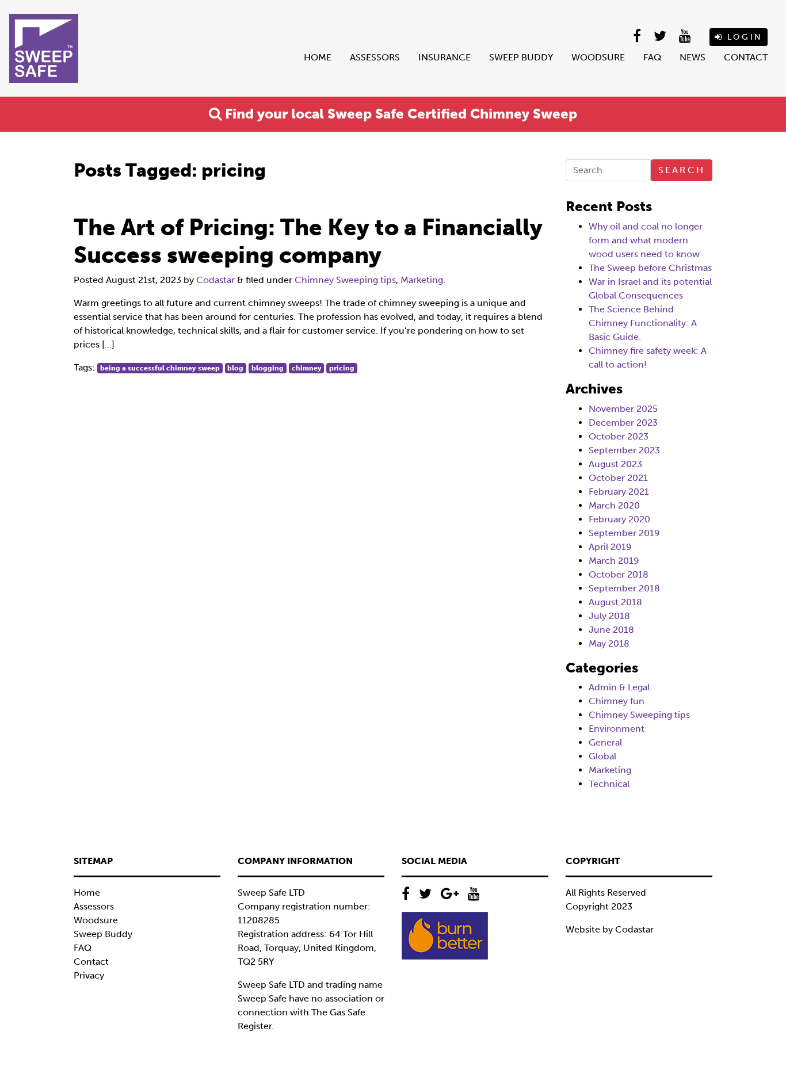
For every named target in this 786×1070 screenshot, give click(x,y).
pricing (341, 368)
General (605, 742)
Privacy (89, 975)
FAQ (652, 57)
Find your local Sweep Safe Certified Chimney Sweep (399, 113)
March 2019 (614, 560)
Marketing (421, 279)
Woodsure (598, 57)
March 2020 (614, 505)
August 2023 (615, 463)
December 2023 (623, 422)
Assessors (375, 57)
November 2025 (623, 408)
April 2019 (610, 546)
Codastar (215, 279)
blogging (267, 368)
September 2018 (624, 588)
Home (317, 57)
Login (742, 37)
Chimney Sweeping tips (345, 279)
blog (235, 368)
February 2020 (619, 519)
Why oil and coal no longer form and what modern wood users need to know (646, 240)
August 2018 (615, 602)
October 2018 (618, 574)
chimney (307, 368)
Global (602, 756)
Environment (616, 728)
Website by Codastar (610, 929)
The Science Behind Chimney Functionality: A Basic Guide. (643, 323)
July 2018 (609, 615)
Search (681, 170)
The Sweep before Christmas (650, 267)
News (692, 57)
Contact (746, 57)
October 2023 (618, 436)
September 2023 (624, 450)
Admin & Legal (619, 687)
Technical (609, 783)
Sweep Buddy (521, 57)
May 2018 (609, 643)
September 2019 (624, 533)
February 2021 (619, 491)
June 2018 (611, 629)
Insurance (444, 57)
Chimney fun (616, 701)
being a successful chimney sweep (160, 368)
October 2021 (618, 477)
